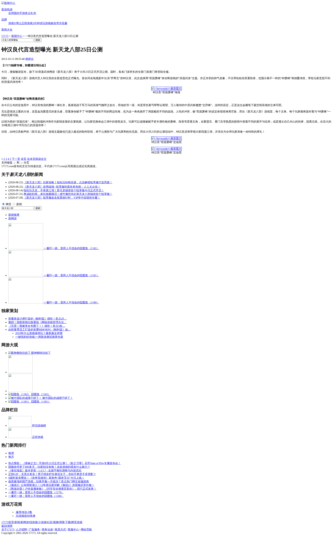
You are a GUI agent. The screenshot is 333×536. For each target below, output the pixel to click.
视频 (56, 522)
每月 (11, 456)
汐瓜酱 (63, 23)
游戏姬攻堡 (52, 23)
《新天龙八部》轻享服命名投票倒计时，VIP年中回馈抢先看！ (62, 197)
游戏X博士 (15, 23)
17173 (4, 36)
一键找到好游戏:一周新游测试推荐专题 (39, 336)
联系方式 (60, 529)
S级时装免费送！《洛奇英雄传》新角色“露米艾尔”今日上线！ (46, 477)
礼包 (33, 13)
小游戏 (42, 522)
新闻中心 (16, 36)
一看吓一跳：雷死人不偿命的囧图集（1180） (36, 496)
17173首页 (7, 522)
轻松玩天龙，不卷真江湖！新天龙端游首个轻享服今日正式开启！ (64, 190)
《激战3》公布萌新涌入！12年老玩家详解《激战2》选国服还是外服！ (51, 485)
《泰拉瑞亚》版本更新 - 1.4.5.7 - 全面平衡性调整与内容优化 (45, 470)
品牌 (4, 19)
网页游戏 (76, 522)
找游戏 (33, 522)
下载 (68, 522)
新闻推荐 (13, 214)
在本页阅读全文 (36, 158)
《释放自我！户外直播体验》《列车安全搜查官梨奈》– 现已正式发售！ (52, 488)
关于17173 (7, 529)
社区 (50, 522)
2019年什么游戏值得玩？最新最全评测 (38, 333)
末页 (23, 158)
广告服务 (34, 529)
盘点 (28, 13)
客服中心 (73, 529)
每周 (11, 453)
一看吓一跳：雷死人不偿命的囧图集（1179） (36, 492)
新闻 (19, 204)
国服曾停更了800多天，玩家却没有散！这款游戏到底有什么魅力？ (49, 466)
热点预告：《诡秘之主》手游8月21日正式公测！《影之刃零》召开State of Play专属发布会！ (64, 463)
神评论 (29, 58)
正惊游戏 (27, 23)
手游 (22, 13)
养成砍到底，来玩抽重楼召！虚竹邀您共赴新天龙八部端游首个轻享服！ (68, 193)
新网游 (12, 218)
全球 (11, 13)
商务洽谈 (47, 529)
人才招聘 (21, 529)
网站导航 (86, 529)
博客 (62, 522)
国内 (16, 13)
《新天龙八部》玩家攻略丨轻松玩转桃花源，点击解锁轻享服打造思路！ (68, 182)
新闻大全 (6, 29)
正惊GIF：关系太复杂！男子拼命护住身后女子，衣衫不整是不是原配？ (52, 474)
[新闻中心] (8, 3)
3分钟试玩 (39, 23)
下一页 (16, 158)
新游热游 (6, 9)
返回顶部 (6, 525)
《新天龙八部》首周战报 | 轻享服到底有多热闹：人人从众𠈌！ (62, 186)
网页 (8, 204)
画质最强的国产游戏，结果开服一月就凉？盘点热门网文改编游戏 (48, 481)
